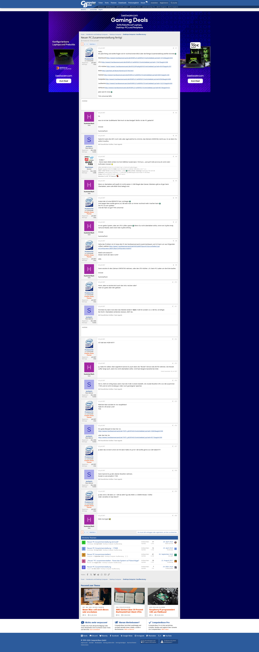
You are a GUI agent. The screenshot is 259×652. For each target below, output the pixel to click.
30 (118, 615)
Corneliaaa (90, 544)
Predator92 (86, 41)
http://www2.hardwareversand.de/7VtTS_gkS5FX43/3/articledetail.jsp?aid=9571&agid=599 (130, 437)
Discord (95, 636)
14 (152, 615)
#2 (176, 113)
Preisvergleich (133, 3)
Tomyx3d (89, 556)
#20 (176, 515)
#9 (176, 265)
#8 (176, 241)
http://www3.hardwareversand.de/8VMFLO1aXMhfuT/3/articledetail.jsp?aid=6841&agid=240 (136, 75)
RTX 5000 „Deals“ (123, 7)
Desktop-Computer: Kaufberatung (112, 544)
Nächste (92, 44)
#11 (176, 306)
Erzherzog (170, 562)
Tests (107, 3)
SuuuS (89, 569)
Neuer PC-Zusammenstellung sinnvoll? (102, 542)
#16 (176, 425)
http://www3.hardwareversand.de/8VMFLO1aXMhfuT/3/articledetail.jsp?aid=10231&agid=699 (139, 83)
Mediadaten (98, 642)
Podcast (101, 7)
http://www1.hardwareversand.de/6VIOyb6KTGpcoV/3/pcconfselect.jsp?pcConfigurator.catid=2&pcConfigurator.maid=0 (129, 247)
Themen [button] (113, 3)
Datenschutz (84, 645)
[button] (87, 9)
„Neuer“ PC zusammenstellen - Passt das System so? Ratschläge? (113, 560)
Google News (128, 636)
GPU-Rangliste (162, 7)
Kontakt (91, 642)
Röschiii (89, 562)
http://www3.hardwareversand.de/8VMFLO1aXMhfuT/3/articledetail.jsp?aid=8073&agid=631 (137, 88)
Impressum (84, 642)
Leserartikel (93, 9)
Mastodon (152, 636)
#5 (176, 181)
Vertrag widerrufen (108, 642)
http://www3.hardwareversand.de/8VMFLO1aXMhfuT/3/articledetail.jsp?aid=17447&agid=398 (135, 62)
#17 (176, 446)
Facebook (115, 636)
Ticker (100, 3)
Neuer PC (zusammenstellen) (99, 554)
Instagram (140, 636)
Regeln (101, 9)
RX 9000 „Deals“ (136, 7)
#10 (176, 282)
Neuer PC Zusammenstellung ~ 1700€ (102, 548)
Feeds (85, 636)
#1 (176, 48)
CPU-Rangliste (173, 7)
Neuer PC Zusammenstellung (99, 567)
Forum (143, 3)
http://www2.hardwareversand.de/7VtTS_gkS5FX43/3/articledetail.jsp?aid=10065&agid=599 (130, 431)
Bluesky (105, 636)
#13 (176, 363)
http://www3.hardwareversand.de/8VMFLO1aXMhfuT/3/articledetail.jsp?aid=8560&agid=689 (138, 79)
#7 (176, 222)
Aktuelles (83, 9)
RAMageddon (111, 7)
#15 (176, 401)
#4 (176, 156)
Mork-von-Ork (169, 543)
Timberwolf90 (169, 568)
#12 (176, 339)
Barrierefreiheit (131, 642)
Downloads (122, 3)
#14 (176, 380)
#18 (176, 470)
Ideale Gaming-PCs (149, 7)
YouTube (168, 636)
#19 (176, 491)
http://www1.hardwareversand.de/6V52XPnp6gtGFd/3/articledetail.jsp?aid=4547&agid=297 (139, 66)
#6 (176, 198)
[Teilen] (173, 48)
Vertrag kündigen (121, 642)
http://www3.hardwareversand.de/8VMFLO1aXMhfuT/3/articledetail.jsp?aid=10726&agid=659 (139, 58)
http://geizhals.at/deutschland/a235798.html (117, 71)
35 (85, 615)
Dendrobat (90, 550)
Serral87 (170, 556)
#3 (176, 136)
